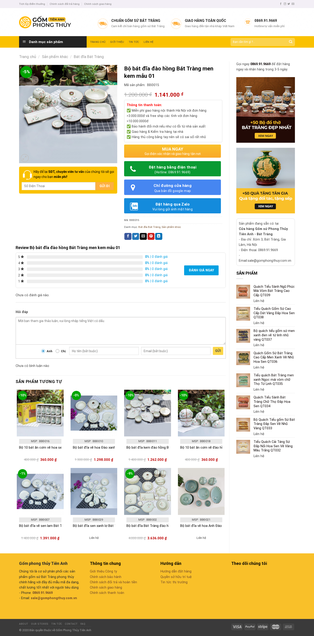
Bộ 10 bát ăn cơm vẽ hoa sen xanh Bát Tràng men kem (61, 447)
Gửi (218, 351)
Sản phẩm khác (55, 57)
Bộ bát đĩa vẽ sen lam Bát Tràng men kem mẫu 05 (57, 526)
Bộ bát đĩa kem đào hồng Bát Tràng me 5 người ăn (165, 447)
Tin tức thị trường (174, 582)
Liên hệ (148, 42)
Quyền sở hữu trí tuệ (176, 577)
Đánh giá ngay (201, 270)
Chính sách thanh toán (107, 593)
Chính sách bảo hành (105, 577)
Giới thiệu (117, 42)
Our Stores (40, 623)
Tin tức (134, 42)
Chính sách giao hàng (97, 4)
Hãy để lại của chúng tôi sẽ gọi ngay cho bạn (74, 174)
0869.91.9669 (260, 64)
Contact (71, 623)
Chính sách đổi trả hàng (65, 4)
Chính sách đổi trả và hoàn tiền (113, 582)
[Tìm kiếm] (290, 42)
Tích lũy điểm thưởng (32, 4)
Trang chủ (98, 42)
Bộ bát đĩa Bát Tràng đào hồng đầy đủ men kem (163, 526)
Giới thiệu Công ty (103, 571)
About (23, 623)
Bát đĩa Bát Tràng (89, 57)
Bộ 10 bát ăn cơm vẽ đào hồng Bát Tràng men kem (219, 447)
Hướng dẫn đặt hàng (175, 571)
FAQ (83, 623)
